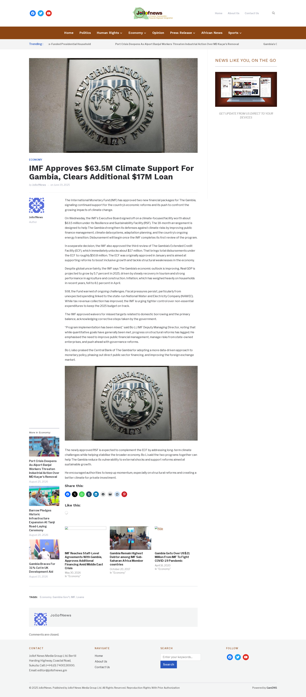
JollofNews (39, 184)
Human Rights (108, 33)
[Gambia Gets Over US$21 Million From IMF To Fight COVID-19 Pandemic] (175, 538)
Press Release (181, 33)
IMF (73, 597)
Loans (80, 597)
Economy (135, 33)
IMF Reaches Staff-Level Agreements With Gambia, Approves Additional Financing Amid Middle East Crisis (84, 561)
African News (211, 33)
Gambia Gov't (61, 597)
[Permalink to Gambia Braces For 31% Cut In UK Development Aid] (44, 549)
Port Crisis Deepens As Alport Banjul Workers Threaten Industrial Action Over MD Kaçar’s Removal (156, 44)
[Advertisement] (245, 158)
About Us (233, 13)
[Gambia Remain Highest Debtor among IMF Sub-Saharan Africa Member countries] (130, 538)
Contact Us (252, 13)
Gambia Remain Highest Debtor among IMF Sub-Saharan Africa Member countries (126, 559)
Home (218, 13)
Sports (233, 33)
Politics (85, 33)
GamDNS (272, 687)
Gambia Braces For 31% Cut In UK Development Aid (42, 568)
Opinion (158, 33)
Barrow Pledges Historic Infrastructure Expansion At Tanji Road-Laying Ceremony (42, 520)
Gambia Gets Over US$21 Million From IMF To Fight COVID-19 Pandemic (172, 557)
